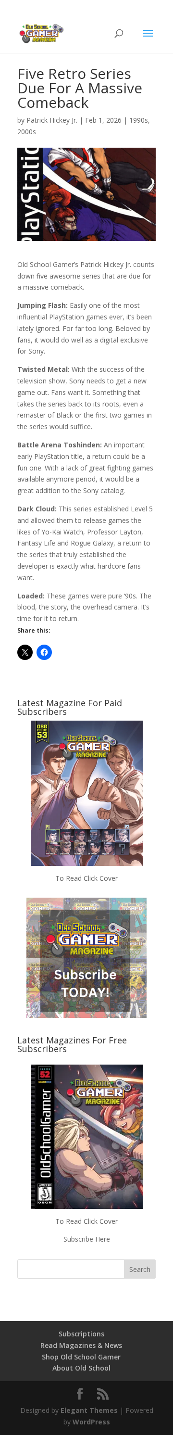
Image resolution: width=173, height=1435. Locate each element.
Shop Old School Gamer (81, 1356)
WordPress (91, 1421)
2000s (26, 131)
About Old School (81, 1367)
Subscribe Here (86, 1239)
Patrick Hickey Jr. (51, 120)
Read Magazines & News (81, 1345)
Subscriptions (81, 1333)
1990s (138, 120)
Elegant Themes (89, 1410)
